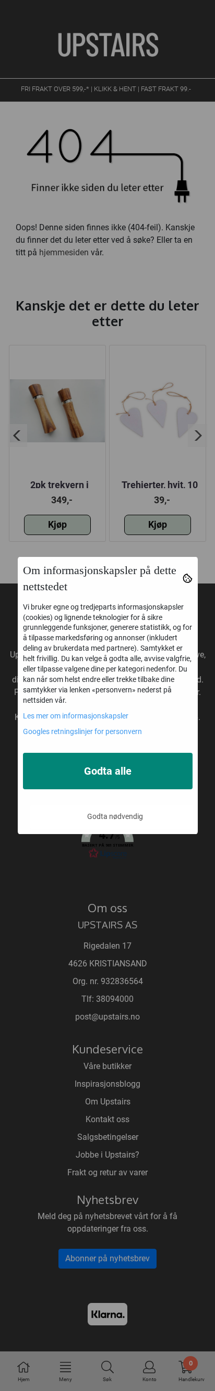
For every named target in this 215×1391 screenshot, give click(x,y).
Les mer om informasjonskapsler (75, 716)
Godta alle (108, 771)
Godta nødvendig (115, 816)
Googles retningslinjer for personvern (82, 731)
